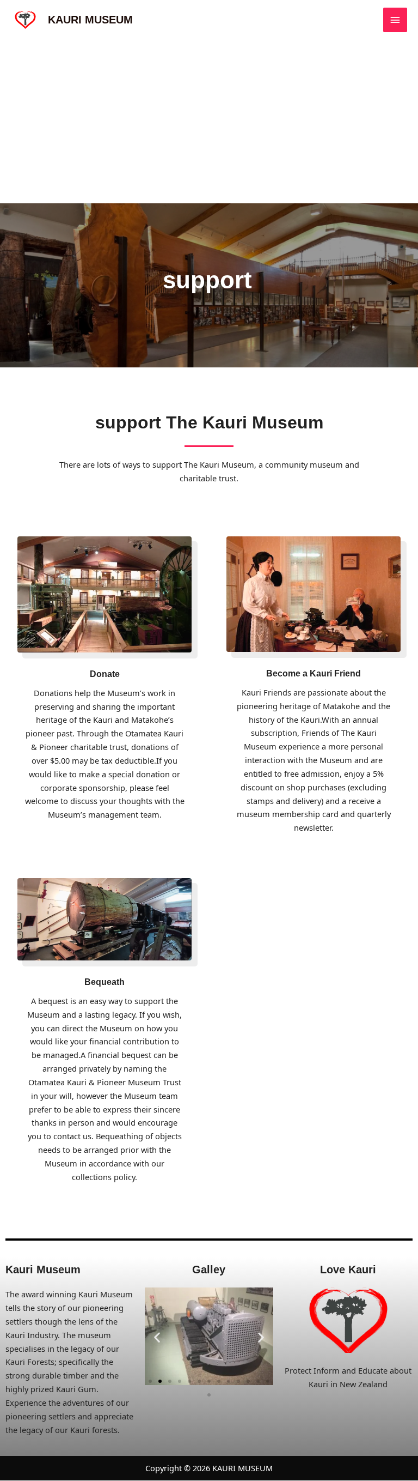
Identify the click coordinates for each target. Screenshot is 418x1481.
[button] (157, 1337)
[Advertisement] (209, 121)
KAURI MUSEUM (90, 20)
